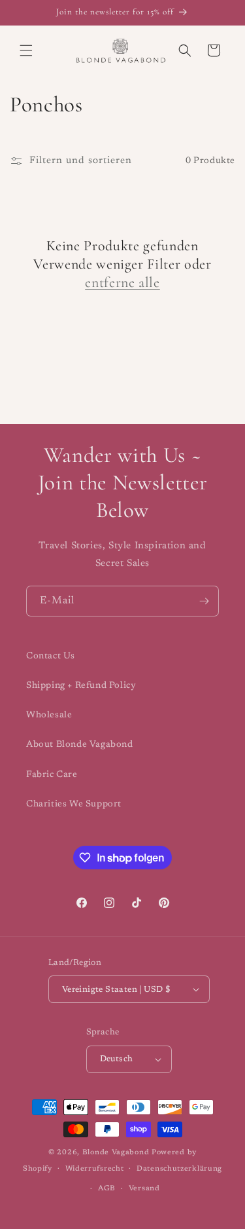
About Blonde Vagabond (79, 744)
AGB (107, 1188)
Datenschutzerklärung (179, 1169)
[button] (26, 50)
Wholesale (49, 715)
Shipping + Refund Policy (81, 685)
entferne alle (122, 282)
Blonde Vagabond (116, 1152)
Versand (144, 1188)
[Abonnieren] (203, 601)
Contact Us (50, 656)
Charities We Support (74, 804)
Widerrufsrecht (94, 1169)
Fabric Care (52, 775)
